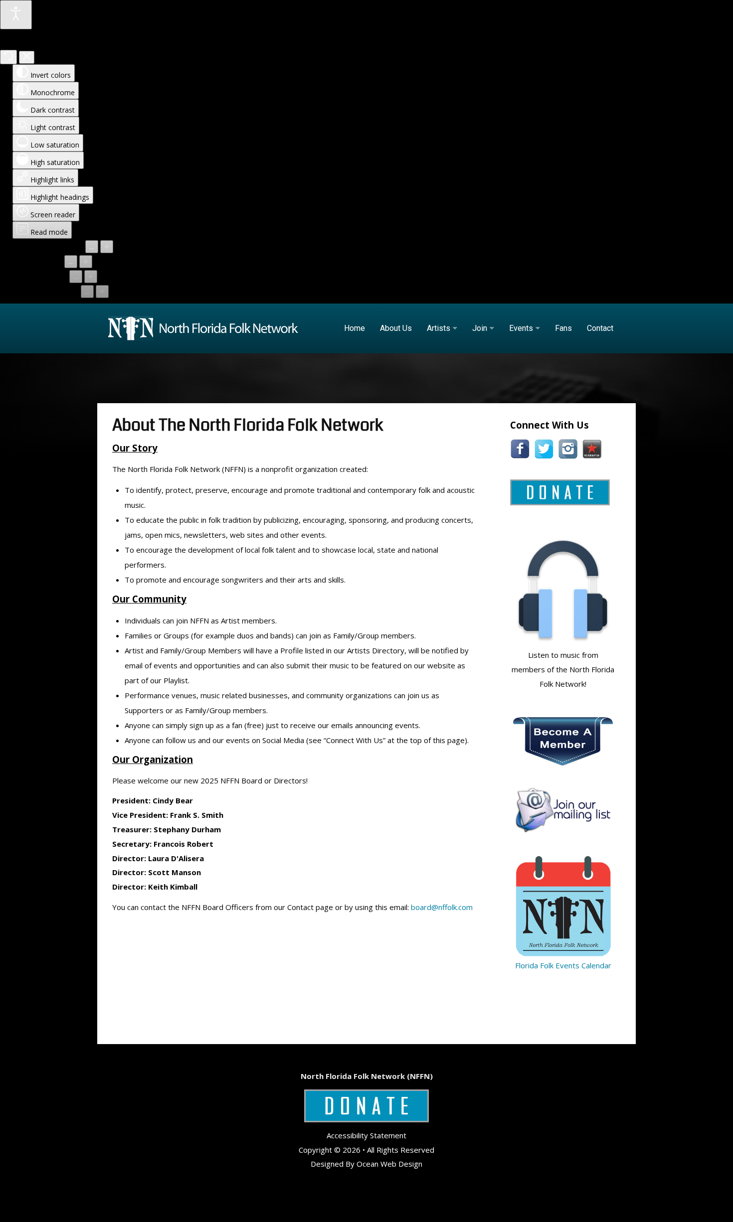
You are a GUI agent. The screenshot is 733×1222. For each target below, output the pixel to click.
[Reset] (8, 57)
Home (354, 328)
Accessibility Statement (366, 1135)
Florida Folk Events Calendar (563, 965)
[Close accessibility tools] (26, 57)
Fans (563, 328)
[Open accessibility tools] (16, 14)
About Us (396, 328)
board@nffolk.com (442, 907)
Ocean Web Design (389, 1164)
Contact (600, 328)
